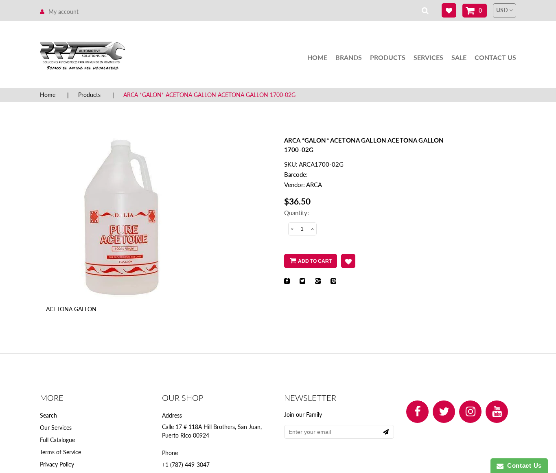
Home (317, 57)
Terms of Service (60, 452)
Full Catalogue (57, 439)
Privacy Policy (57, 464)
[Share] (287, 281)
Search (48, 415)
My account (63, 11)
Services (428, 57)
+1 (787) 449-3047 (186, 464)
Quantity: (296, 212)
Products (387, 57)
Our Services (56, 427)
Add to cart (315, 261)
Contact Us (495, 57)
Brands (348, 57)
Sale (458, 57)
